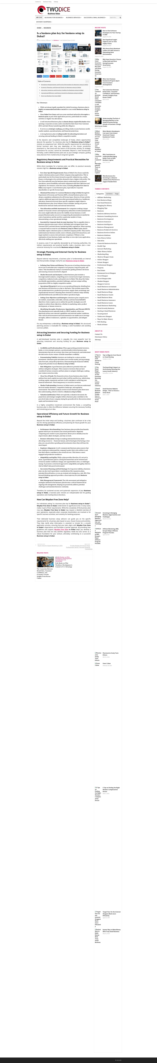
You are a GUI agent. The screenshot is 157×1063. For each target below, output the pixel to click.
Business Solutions (104, 235)
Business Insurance (104, 222)
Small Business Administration (108, 289)
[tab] (100, 194)
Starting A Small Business (106, 311)
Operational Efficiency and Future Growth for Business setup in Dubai (61, 93)
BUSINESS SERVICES (73, 17)
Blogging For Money (104, 205)
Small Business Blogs (105, 292)
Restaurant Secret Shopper (106, 273)
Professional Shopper (105, 265)
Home (39, 28)
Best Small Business (104, 203)
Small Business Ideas (104, 297)
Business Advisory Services (106, 213)
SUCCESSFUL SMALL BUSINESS (94, 17)
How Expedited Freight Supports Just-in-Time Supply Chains (110, 41)
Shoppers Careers (103, 284)
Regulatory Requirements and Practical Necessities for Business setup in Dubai (64, 84)
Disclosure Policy (47, 1)
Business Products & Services (107, 230)
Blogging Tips (102, 208)
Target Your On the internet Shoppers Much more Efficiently (112, 914)
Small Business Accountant (106, 286)
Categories (100, 194)
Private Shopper (103, 262)
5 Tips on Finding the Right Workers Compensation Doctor (111, 789)
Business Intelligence (105, 224)
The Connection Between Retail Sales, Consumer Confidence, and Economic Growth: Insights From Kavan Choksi (111, 93)
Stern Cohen (107, 663)
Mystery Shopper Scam (105, 257)
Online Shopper (102, 259)
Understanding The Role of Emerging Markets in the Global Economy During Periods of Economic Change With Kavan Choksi (108, 122)
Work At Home (102, 324)
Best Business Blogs (104, 200)
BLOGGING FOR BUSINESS (53, 17)
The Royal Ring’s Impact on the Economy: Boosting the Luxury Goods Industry (111, 369)
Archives (109, 194)
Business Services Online (106, 232)
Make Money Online (104, 251)
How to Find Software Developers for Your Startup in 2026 (112, 32)
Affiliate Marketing (104, 197)
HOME (40, 17)
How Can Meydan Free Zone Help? (51, 96)
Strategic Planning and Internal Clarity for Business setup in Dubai (61, 87)
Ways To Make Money (105, 319)
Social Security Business (105, 308)
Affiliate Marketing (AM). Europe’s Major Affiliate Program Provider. (111, 531)
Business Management (105, 227)
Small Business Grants (105, 295)
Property (100, 268)
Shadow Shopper (103, 281)
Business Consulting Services (107, 216)
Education (100, 241)
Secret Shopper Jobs (104, 278)
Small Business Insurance (106, 300)
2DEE (120, 1060)
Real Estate (101, 270)
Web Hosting (101, 322)
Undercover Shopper (104, 316)
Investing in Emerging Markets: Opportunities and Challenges (111, 515)
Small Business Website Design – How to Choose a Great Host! (111, 390)
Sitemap (56, 1)
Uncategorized (102, 314)
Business (47, 28)
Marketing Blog (103, 254)
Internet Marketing (104, 249)
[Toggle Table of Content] (86, 81)
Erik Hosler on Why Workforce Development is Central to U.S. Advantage (63, 565)
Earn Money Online (104, 238)
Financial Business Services (107, 243)
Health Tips (101, 246)
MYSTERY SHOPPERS (43, 22)
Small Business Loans (105, 303)
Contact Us (38, 1)
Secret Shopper (102, 276)
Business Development (105, 219)
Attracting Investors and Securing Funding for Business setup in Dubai (62, 90)
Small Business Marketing (106, 305)
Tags (116, 194)
